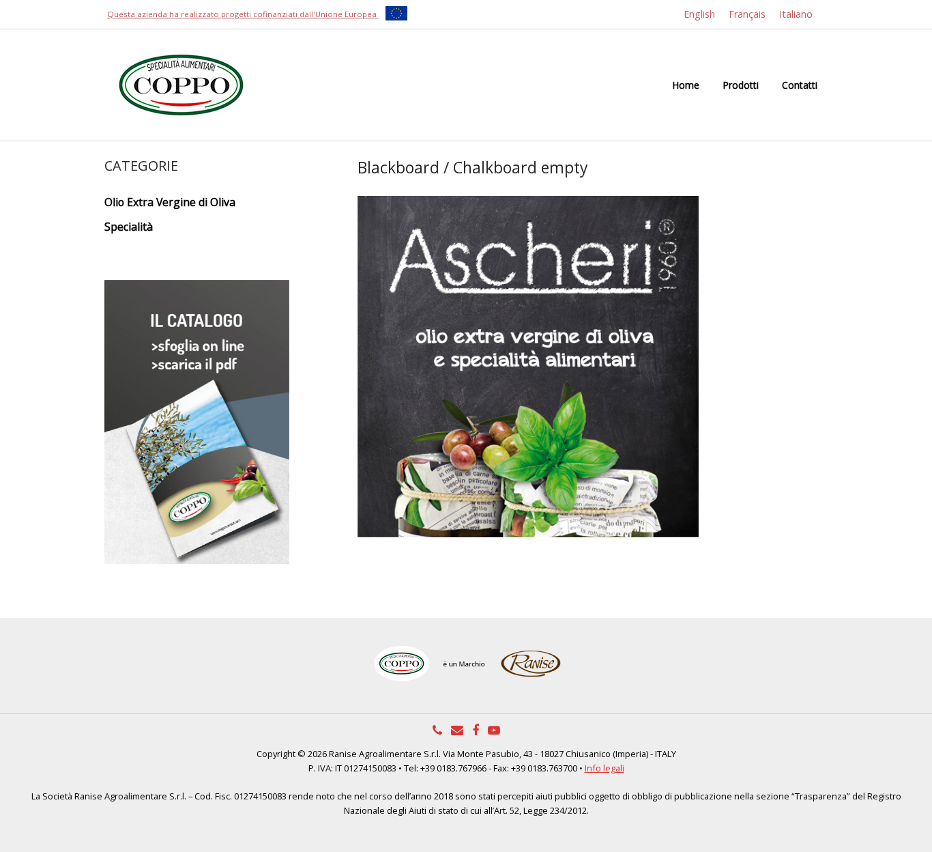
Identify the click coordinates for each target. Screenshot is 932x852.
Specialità (128, 226)
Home (685, 85)
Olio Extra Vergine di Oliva (169, 202)
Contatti (799, 85)
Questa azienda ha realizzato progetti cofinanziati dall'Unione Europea (243, 14)
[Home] (181, 84)
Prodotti (741, 85)
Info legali (604, 768)
